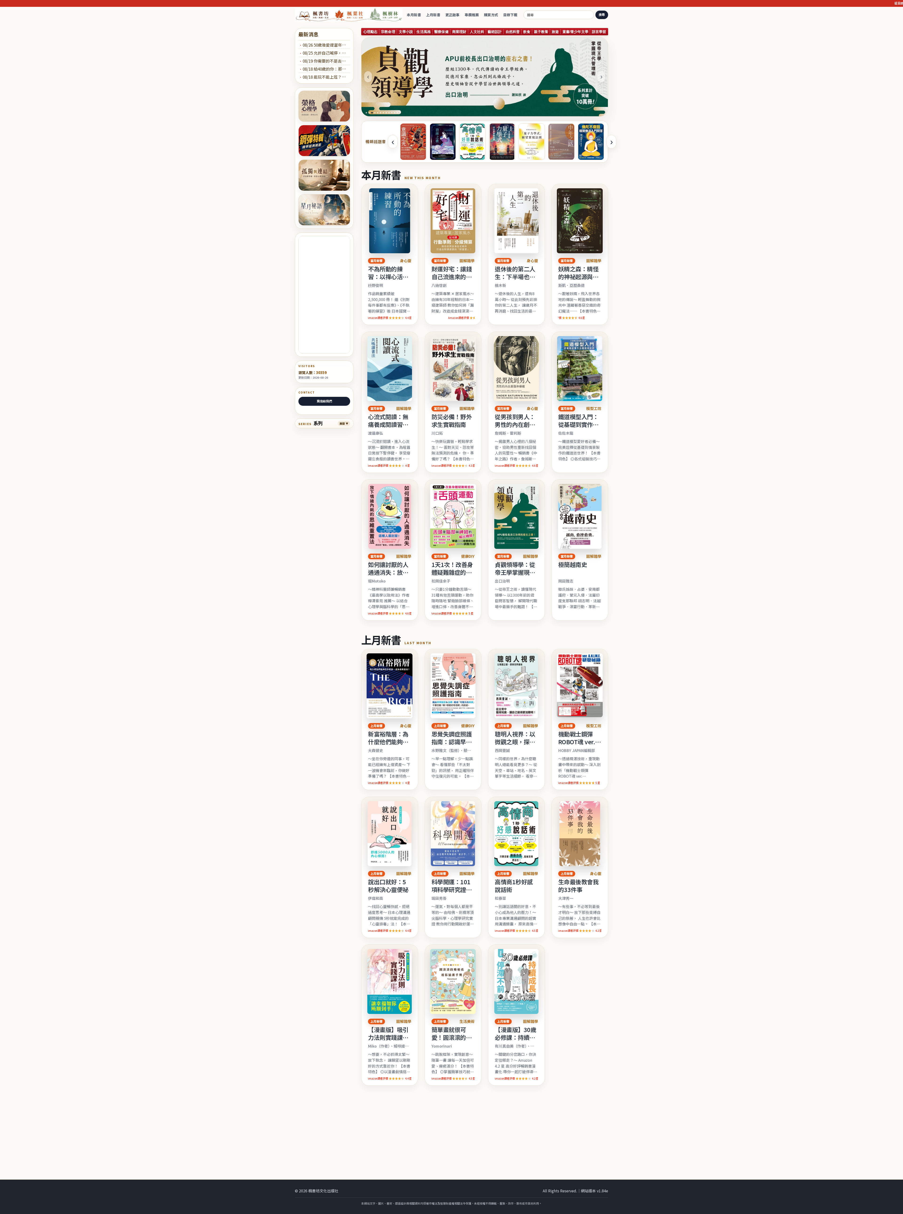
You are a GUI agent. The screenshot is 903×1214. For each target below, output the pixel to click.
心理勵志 (370, 32)
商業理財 (459, 32)
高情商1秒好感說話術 (514, 885)
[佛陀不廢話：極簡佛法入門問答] (591, 141)
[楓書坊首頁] (350, 15)
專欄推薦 (472, 14)
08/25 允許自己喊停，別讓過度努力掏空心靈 (326, 53)
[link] (389, 254)
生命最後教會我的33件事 (578, 885)
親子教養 (541, 32)
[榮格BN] (324, 106)
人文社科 (477, 32)
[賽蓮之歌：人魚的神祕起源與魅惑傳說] (443, 141)
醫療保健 (441, 32)
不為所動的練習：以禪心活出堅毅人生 (388, 277)
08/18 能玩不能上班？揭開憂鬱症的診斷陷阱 (326, 77)
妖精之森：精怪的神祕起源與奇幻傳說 (578, 277)
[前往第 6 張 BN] (380, 112)
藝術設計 (495, 32)
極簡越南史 (572, 564)
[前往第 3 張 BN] (372, 112)
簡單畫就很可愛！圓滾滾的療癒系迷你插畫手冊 (452, 1041)
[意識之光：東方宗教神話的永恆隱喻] (413, 141)
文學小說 (406, 32)
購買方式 (491, 14)
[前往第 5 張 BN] (377, 112)
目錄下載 (510, 14)
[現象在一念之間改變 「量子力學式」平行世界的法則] (502, 141)
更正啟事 (452, 14)
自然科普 (513, 32)
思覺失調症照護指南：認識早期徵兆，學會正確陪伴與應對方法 (452, 745)
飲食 (526, 32)
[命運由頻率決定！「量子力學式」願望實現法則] (532, 141)
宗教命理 (388, 32)
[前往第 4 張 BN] (375, 112)
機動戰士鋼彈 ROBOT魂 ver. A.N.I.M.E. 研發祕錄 (578, 745)
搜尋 (602, 14)
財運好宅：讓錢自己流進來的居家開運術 (452, 277)
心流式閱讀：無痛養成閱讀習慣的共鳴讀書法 (388, 424)
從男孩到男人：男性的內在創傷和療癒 (515, 424)
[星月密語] (324, 209)
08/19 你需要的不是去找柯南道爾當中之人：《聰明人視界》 (326, 61)
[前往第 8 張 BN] (386, 112)
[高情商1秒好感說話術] (472, 141)
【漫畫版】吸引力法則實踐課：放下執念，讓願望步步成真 (388, 1041)
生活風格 (423, 32)
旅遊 (555, 32)
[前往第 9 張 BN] (389, 112)
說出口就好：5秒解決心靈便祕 (388, 885)
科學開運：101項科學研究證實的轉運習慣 (452, 889)
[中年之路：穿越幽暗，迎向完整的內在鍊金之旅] (561, 141)
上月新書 (433, 14)
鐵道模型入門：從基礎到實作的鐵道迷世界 (578, 424)
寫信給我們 (324, 401)
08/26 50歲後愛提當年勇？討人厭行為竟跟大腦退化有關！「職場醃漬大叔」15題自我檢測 (326, 45)
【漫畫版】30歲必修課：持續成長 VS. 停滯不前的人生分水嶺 (515, 1041)
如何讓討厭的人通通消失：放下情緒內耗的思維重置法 (388, 576)
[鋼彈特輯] (324, 140)
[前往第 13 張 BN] (400, 112)
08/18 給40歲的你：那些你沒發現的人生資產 (326, 69)
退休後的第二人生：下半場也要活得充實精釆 (515, 277)
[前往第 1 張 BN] (366, 112)
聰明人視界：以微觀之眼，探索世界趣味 (515, 742)
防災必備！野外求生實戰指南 (452, 420)
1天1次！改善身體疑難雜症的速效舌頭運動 (452, 572)
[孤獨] (324, 175)
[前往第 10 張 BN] (391, 112)
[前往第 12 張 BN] (397, 112)
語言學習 (599, 32)
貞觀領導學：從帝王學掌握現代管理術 (515, 572)
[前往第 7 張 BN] (383, 112)
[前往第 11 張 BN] (394, 112)
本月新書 (414, 14)
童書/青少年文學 (575, 32)
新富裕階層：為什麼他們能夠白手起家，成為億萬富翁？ (388, 745)
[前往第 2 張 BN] (369, 112)
